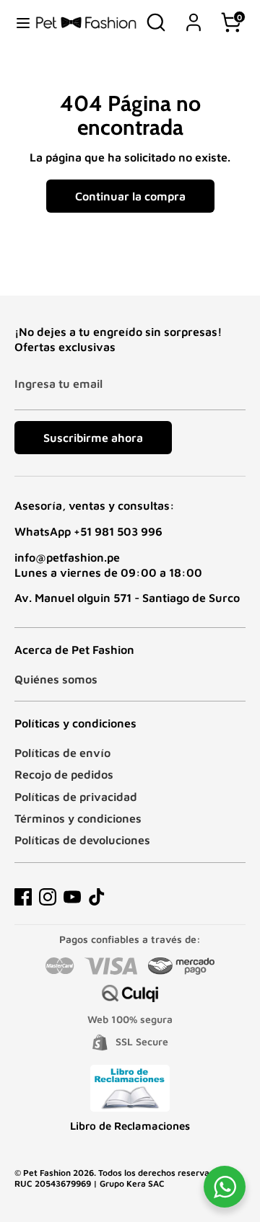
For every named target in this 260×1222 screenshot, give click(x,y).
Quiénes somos (56, 679)
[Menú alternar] (18, 22)
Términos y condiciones (78, 818)
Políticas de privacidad (75, 796)
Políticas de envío (62, 752)
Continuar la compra (130, 196)
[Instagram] (47, 897)
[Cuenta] (193, 15)
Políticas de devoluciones (82, 839)
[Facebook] (23, 897)
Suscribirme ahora (93, 437)
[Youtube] (72, 897)
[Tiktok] (96, 897)
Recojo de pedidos (63, 774)
